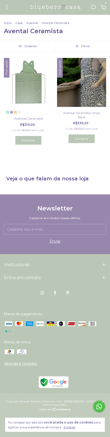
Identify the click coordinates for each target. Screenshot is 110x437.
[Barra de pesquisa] (93, 8)
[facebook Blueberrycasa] (55, 293)
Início (8, 23)
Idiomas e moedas (20, 363)
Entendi (69, 427)
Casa (19, 23)
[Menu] (8, 8)
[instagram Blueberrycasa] (42, 293)
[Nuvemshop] (55, 410)
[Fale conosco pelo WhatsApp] (99, 406)
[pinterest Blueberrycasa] (68, 293)
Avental (32, 23)
